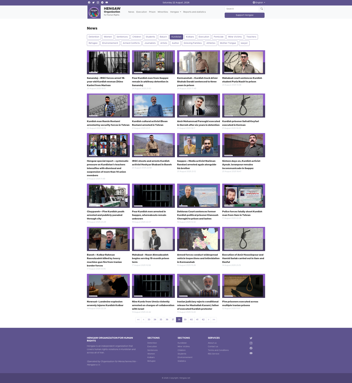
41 (197, 319)
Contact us (213, 346)
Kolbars (190, 37)
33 (149, 319)
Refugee (93, 43)
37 (173, 319)
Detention (94, 37)
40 (191, 319)
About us (212, 343)
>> (214, 319)
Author (175, 43)
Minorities (163, 12)
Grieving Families (193, 43)
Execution (141, 12)
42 (203, 319)
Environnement (110, 43)
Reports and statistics (194, 12)
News (131, 12)
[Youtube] (251, 354)
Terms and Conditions (218, 350)
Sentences (122, 37)
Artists (163, 43)
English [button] (259, 2)
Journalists (150, 43)
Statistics (182, 361)
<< (138, 319)
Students (150, 37)
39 (185, 319)
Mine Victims (235, 37)
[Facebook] (251, 349)
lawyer (244, 43)
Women (108, 37)
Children (136, 37)
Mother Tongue (228, 43)
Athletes (210, 43)
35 (161, 319)
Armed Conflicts (131, 43)
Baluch (163, 37)
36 (167, 319)
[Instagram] (251, 344)
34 (155, 319)
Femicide (219, 37)
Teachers (251, 37)
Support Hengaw (244, 15)
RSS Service (213, 354)
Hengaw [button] (174, 12)
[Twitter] (251, 339)
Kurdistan (176, 37)
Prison (152, 12)
